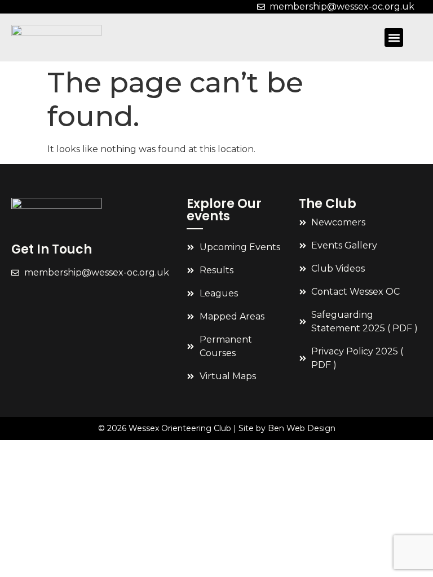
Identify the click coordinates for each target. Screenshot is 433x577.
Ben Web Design (301, 428)
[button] (394, 37)
